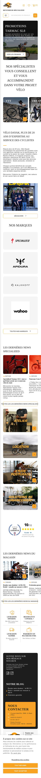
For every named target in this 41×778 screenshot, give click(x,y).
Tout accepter (20, 771)
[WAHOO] (20, 310)
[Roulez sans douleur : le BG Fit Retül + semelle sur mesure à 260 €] (15, 570)
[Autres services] (20, 498)
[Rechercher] (35, 15)
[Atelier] (20, 420)
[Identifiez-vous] (23, 5)
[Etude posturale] (20, 472)
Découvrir (18, 216)
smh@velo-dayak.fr (16, 717)
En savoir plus (16, 753)
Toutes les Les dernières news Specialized (20, 404)
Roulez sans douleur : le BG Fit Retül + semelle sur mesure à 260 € (19, 690)
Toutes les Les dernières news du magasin (20, 601)
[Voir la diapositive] (20, 40)
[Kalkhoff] (20, 285)
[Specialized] (20, 241)
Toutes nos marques (19, 331)
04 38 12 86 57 (14, 720)
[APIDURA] (20, 263)
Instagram (11, 673)
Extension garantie (15, 695)
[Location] (20, 446)
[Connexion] (29, 5)
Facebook (7, 673)
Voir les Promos (14, 54)
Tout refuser (20, 765)
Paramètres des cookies (20, 760)
